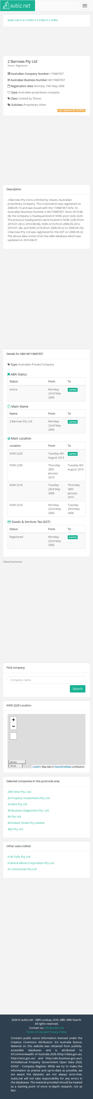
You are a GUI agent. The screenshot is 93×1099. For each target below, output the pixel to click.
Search (78, 689)
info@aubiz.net (54, 1028)
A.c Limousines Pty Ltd (22, 869)
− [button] (13, 726)
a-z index (28, 20)
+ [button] (13, 719)
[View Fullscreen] (13, 736)
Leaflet (36, 766)
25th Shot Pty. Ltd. (19, 792)
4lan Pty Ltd (15, 829)
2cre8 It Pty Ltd (17, 804)
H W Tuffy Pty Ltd (19, 857)
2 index (41, 20)
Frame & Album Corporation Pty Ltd (31, 863)
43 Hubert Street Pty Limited (26, 823)
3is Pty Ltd (14, 816)
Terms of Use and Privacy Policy (46, 1032)
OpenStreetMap (63, 766)
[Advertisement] (46, 40)
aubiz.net (13, 20)
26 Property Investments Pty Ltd (29, 798)
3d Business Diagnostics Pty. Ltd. (28, 810)
